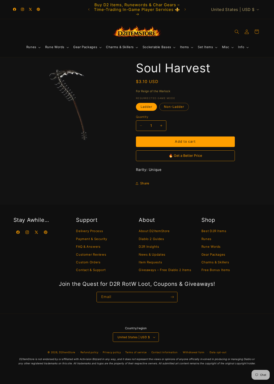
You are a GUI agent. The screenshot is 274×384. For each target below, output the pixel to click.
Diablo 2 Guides (151, 239)
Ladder (146, 107)
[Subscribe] (172, 297)
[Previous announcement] (89, 9)
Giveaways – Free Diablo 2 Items (165, 270)
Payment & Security (91, 239)
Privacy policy (112, 352)
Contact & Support (91, 270)
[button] (33, 47)
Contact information (164, 352)
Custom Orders (88, 262)
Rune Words (211, 246)
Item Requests (150, 262)
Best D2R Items (213, 231)
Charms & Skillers (215, 262)
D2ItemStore (67, 352)
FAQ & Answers (88, 246)
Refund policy (89, 352)
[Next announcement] (185, 9)
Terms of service (136, 352)
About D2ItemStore (154, 231)
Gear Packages (213, 254)
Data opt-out (218, 352)
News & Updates (152, 254)
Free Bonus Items (215, 270)
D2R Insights (149, 246)
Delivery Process (89, 231)
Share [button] (144, 183)
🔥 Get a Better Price (185, 155)
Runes (206, 239)
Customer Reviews (91, 254)
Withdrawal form (193, 352)
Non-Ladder (174, 107)
